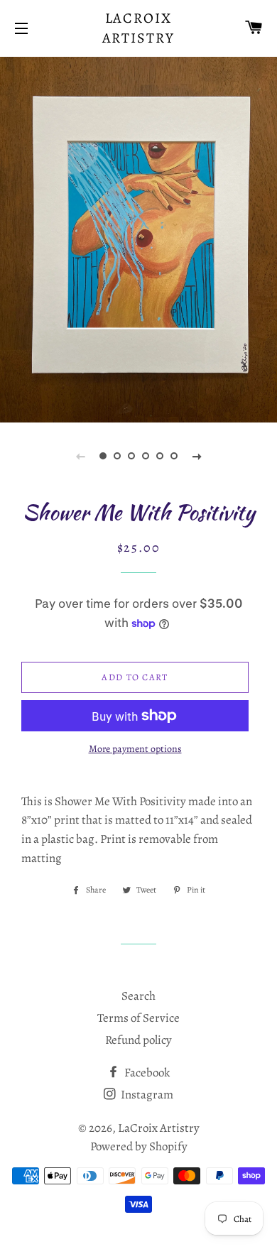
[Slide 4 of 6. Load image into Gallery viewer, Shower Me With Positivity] (145, 456)
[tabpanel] (138, 237)
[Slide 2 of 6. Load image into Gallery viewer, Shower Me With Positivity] (117, 456)
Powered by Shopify (139, 1146)
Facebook (146, 1072)
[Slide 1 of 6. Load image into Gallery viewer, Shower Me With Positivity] (103, 456)
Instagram (146, 1094)
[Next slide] (196, 455)
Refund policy (138, 1040)
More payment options (135, 749)
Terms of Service (138, 1018)
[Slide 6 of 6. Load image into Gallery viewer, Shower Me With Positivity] (174, 456)
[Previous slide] (80, 455)
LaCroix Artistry (138, 28)
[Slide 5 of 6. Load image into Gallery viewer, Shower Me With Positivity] (160, 456)
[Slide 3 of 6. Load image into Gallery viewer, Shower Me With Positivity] (131, 456)
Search (138, 996)
